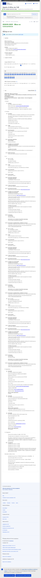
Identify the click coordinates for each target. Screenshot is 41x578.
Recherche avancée (10, 17)
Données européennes (6, 526)
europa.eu (11, 540)
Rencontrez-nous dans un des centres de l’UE (10, 551)
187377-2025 (21, 34)
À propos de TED (5, 517)
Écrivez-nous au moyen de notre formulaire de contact (12, 549)
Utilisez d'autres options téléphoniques (9, 547)
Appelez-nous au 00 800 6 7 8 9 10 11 (9, 545)
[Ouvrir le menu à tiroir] (4, 31)
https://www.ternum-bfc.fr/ (25, 189)
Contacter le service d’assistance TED (9, 497)
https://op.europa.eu (17, 426)
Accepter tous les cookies (9, 575)
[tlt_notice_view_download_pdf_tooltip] (5, 74)
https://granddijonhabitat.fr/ (18, 389)
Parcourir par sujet (28, 17)
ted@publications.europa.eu (21, 423)
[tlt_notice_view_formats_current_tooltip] (35, 90)
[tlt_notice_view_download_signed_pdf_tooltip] (20, 65)
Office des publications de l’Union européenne (11, 488)
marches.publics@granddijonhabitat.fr (19, 49)
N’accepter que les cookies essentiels (23, 575)
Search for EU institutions (7, 556)
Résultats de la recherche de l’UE (8, 528)
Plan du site (5, 519)
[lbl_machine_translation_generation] (16, 81)
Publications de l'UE (6, 532)
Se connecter (29, 3)
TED (3, 21)
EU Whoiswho (5, 530)
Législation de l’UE (6, 524)
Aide (3, 495)
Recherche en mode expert (19, 17)
